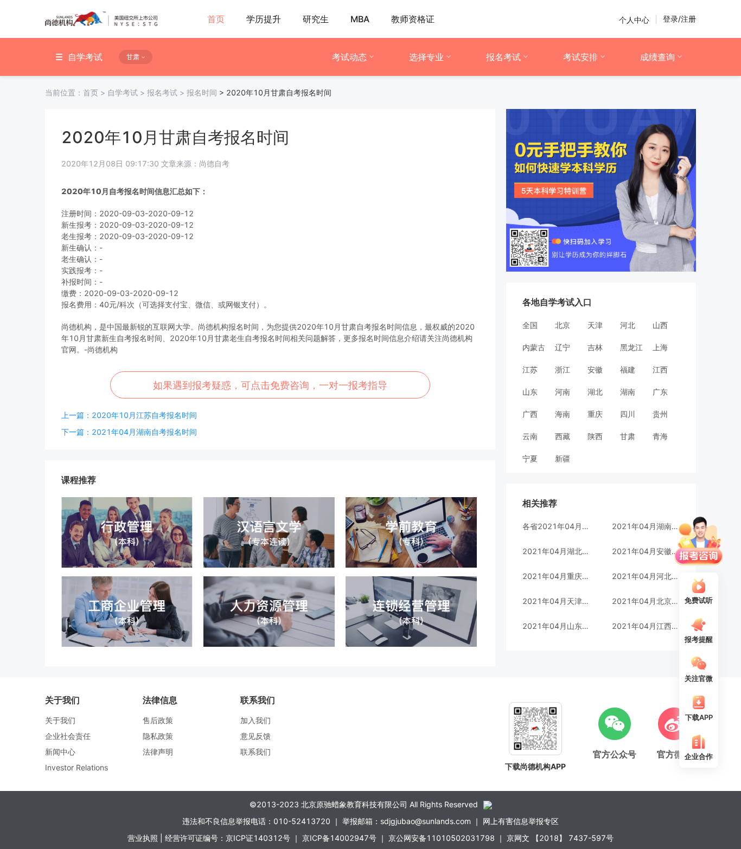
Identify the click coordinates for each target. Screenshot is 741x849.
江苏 (530, 369)
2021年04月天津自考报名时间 (556, 601)
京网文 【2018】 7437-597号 (560, 837)
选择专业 (426, 57)
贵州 (660, 414)
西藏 (562, 436)
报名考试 (503, 57)
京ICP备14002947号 (339, 837)
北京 (562, 325)
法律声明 (158, 751)
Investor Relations (76, 767)
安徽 (595, 369)
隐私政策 (158, 736)
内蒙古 (533, 347)
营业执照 (142, 837)
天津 (595, 325)
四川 (627, 414)
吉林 (595, 347)
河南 (562, 391)
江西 (660, 369)
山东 (530, 391)
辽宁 (562, 347)
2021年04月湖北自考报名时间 (556, 551)
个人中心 (634, 19)
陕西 (595, 436)
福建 (627, 369)
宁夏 (530, 458)
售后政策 (158, 720)
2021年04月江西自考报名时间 (646, 626)
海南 (562, 414)
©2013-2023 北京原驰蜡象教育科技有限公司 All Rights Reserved (364, 804)
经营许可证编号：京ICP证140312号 (227, 837)
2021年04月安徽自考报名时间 (646, 551)
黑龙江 (631, 347)
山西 (660, 325)
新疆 (562, 458)
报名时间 (202, 92)
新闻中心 (60, 751)
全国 (530, 325)
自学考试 (127, 92)
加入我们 (255, 720)
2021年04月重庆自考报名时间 (556, 576)
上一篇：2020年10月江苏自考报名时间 (129, 415)
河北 (627, 325)
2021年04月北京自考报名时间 (646, 601)
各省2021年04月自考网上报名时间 (556, 526)
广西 (530, 414)
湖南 (627, 391)
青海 (660, 436)
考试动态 (349, 57)
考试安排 (580, 57)
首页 (76, 92)
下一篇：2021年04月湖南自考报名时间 (129, 431)
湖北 (595, 391)
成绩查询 (657, 57)
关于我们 (60, 720)
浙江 (562, 369)
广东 (660, 391)
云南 (530, 436)
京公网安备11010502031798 (441, 837)
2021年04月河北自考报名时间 (646, 576)
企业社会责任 (68, 736)
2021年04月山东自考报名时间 (556, 626)
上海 (660, 347)
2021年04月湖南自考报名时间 (646, 526)
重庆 (595, 414)
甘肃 (627, 436)
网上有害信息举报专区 (521, 821)
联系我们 (255, 751)
